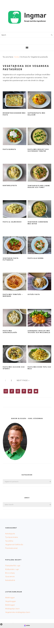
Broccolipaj (10, 573)
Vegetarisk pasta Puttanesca (10, 259)
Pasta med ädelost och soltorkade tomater (38, 150)
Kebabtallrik (10, 580)
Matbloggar (10, 598)
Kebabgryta (10, 534)
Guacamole (10, 576)
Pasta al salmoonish (12, 222)
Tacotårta (9, 541)
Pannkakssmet (11, 548)
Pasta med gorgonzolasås (10, 331)
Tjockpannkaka (11, 537)
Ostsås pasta (34, 294)
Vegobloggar (10, 601)
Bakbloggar (10, 605)
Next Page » (23, 380)
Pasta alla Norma (36, 258)
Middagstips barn (12, 609)
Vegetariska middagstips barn (17, 612)
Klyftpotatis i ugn (12, 569)
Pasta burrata (9, 149)
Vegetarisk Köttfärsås (14, 545)
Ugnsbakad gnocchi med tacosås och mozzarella (39, 331)
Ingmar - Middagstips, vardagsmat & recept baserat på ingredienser (27, 17)
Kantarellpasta (10, 185)
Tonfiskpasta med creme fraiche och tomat (39, 186)
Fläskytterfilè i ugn (12, 566)
